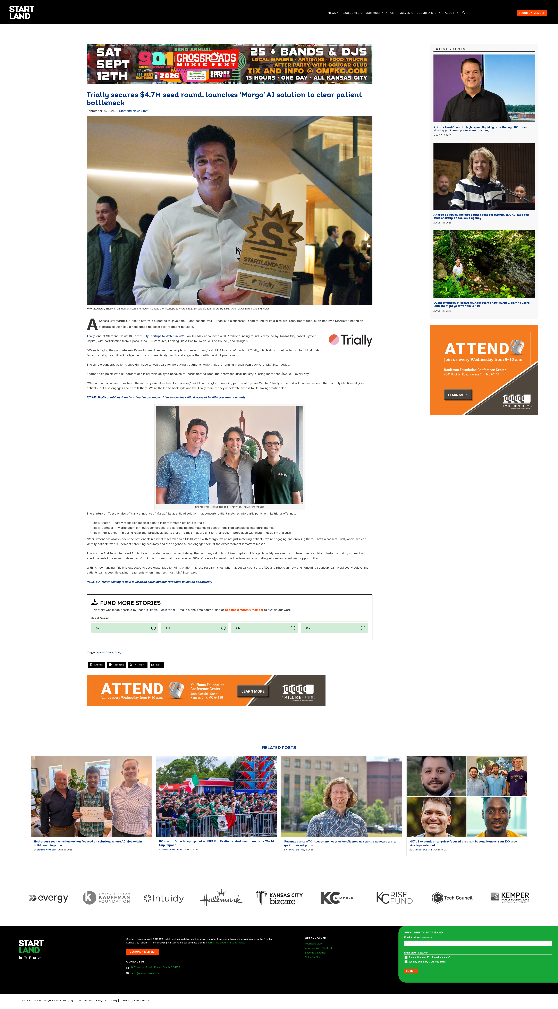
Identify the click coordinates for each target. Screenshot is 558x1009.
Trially (118, 652)
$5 (97, 628)
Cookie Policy (126, 1000)
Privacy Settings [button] (96, 1000)
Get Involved (400, 12)
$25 (238, 628)
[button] (338, 13)
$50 (308, 628)
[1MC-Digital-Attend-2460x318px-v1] (206, 690)
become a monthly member (244, 610)
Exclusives (351, 12)
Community (375, 12)
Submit (411, 970)
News (332, 12)
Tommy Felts (293, 849)
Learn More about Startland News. (225, 942)
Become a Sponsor (315, 952)
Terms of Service (141, 1000)
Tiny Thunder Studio (78, 1000)
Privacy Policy (111, 1000)
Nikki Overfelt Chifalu (172, 849)
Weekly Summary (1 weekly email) (427, 961)
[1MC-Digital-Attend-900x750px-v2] (484, 326)
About (450, 12)
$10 (168, 628)
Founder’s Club (313, 943)
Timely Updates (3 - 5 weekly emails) (429, 957)
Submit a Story (428, 12)
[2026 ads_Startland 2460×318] (164, 63)
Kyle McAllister (105, 652)
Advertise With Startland (318, 948)
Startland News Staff (133, 111)
